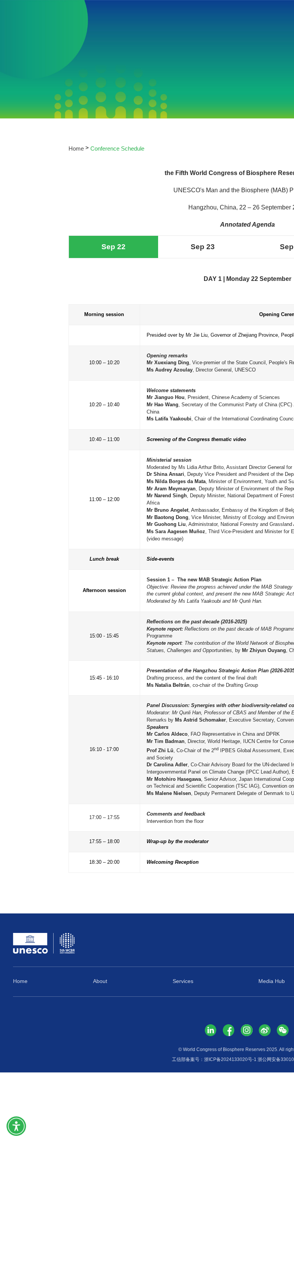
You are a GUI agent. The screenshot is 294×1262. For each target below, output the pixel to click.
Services (183, 981)
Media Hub (271, 981)
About (100, 981)
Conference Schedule (117, 148)
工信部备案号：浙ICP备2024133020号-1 (214, 1059)
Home (76, 148)
